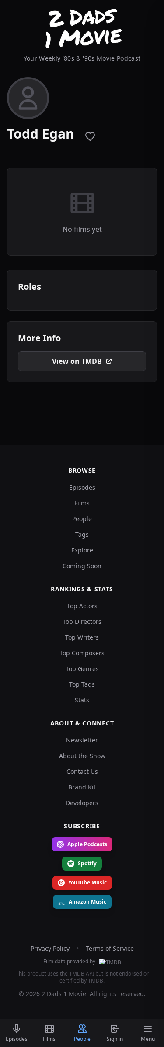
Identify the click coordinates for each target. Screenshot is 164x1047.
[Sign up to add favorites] (90, 136)
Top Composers (82, 653)
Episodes (82, 487)
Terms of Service (110, 948)
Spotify (87, 863)
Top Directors (82, 621)
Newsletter (82, 740)
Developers (82, 803)
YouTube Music (87, 882)
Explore (82, 550)
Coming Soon (82, 566)
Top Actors (82, 606)
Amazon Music (87, 901)
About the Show (82, 756)
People (82, 519)
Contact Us (82, 771)
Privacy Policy (50, 948)
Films (82, 503)
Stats (82, 700)
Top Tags (82, 684)
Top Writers (82, 637)
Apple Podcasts (87, 844)
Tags (82, 534)
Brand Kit (82, 787)
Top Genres (82, 668)
